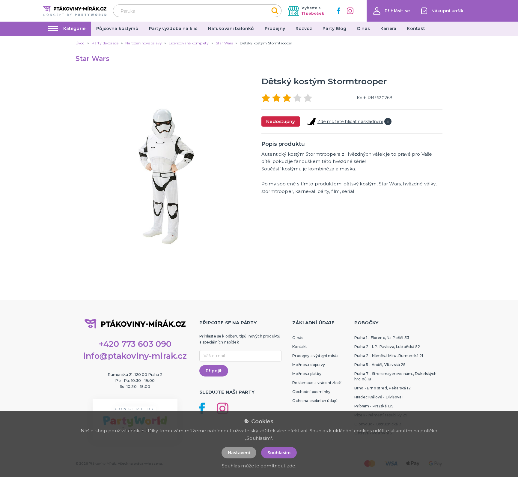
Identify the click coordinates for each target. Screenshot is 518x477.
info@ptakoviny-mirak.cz (135, 356)
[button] (391, 11)
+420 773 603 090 (135, 344)
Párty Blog (334, 28)
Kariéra (388, 28)
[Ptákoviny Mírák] (74, 11)
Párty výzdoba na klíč (173, 28)
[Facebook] (338, 11)
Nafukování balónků (231, 28)
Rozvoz (304, 28)
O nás (363, 28)
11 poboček (313, 13)
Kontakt (416, 28)
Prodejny (275, 28)
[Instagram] (350, 11)
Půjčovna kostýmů (117, 28)
